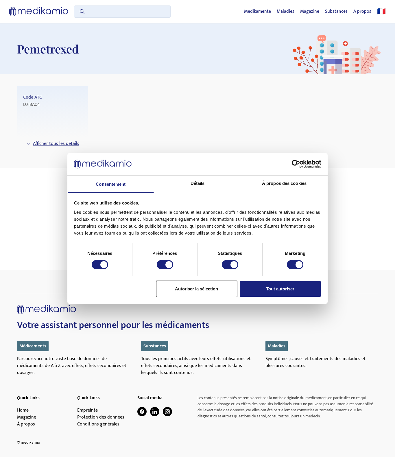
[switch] (165, 264)
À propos (26, 424)
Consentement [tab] (110, 184)
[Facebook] (142, 411)
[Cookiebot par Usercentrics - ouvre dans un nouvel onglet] (296, 164)
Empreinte (87, 410)
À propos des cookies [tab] (284, 183)
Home (23, 410)
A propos (362, 11)
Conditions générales (98, 424)
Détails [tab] (198, 183)
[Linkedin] (154, 411)
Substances (336, 11)
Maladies (285, 11)
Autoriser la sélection (196, 288)
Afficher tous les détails (56, 144)
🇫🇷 (381, 12)
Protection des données (100, 417)
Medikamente (257, 11)
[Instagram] (167, 411)
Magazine (309, 11)
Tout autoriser (280, 288)
